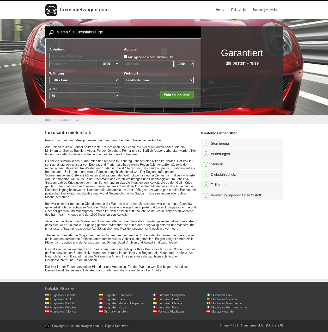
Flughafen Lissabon (224, 299)
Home (220, 10)
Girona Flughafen (116, 311)
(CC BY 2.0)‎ (274, 325)
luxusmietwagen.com (84, 9)
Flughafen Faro (114, 299)
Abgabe (130, 49)
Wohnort (131, 73)
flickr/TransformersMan (249, 325)
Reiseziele (238, 10)
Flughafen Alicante (63, 295)
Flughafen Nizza (115, 307)
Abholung (57, 49)
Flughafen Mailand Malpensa (124, 303)
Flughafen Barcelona (118, 295)
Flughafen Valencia (63, 311)
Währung (56, 73)
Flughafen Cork (221, 295)
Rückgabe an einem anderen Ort (150, 57)
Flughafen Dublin (61, 299)
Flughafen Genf (168, 299)
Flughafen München (63, 307)
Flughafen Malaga (170, 303)
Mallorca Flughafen (171, 311)
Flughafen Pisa (168, 307)
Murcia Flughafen (223, 311)
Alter (53, 89)
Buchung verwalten (266, 10)
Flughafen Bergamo (171, 295)
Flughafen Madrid (62, 303)
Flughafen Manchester (226, 303)
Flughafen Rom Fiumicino (229, 307)
